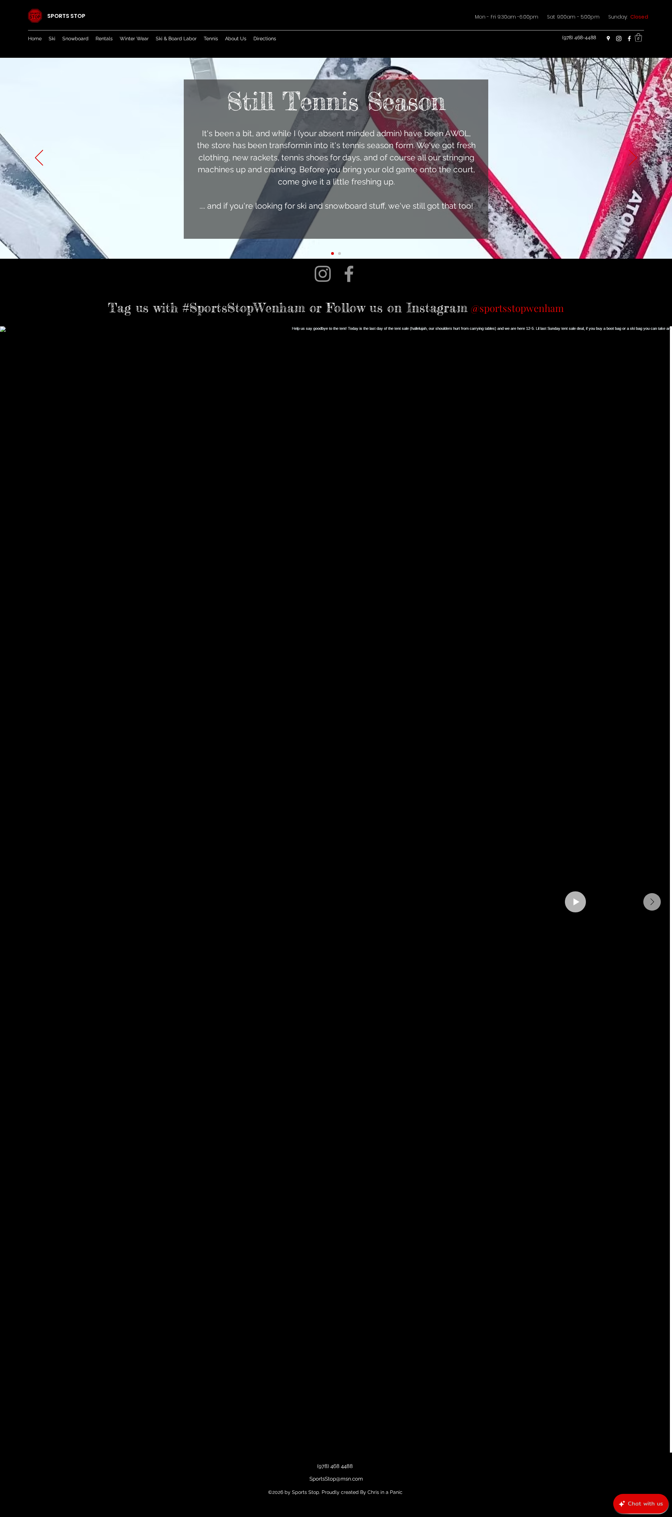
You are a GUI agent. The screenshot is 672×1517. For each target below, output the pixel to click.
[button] (638, 37)
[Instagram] (618, 38)
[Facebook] (629, 38)
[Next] (633, 158)
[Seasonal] (332, 253)
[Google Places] (608, 38)
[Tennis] (339, 253)
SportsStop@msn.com (336, 1479)
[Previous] (39, 158)
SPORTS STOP (66, 16)
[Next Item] (652, 902)
